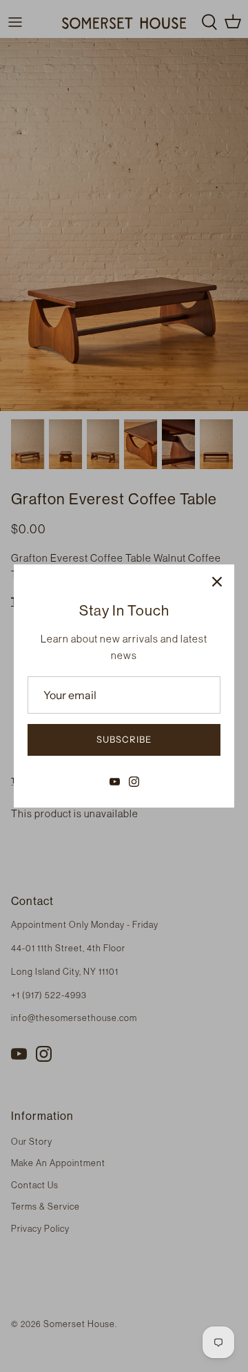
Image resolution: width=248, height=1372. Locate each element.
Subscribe (124, 739)
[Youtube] (115, 781)
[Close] (217, 581)
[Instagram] (134, 781)
